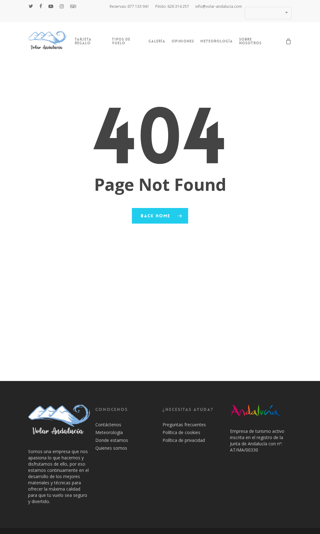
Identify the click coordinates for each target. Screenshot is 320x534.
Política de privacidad (183, 440)
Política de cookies (181, 432)
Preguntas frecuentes (184, 425)
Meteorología (109, 432)
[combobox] (268, 13)
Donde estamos (111, 440)
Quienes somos (111, 448)
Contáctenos (108, 425)
